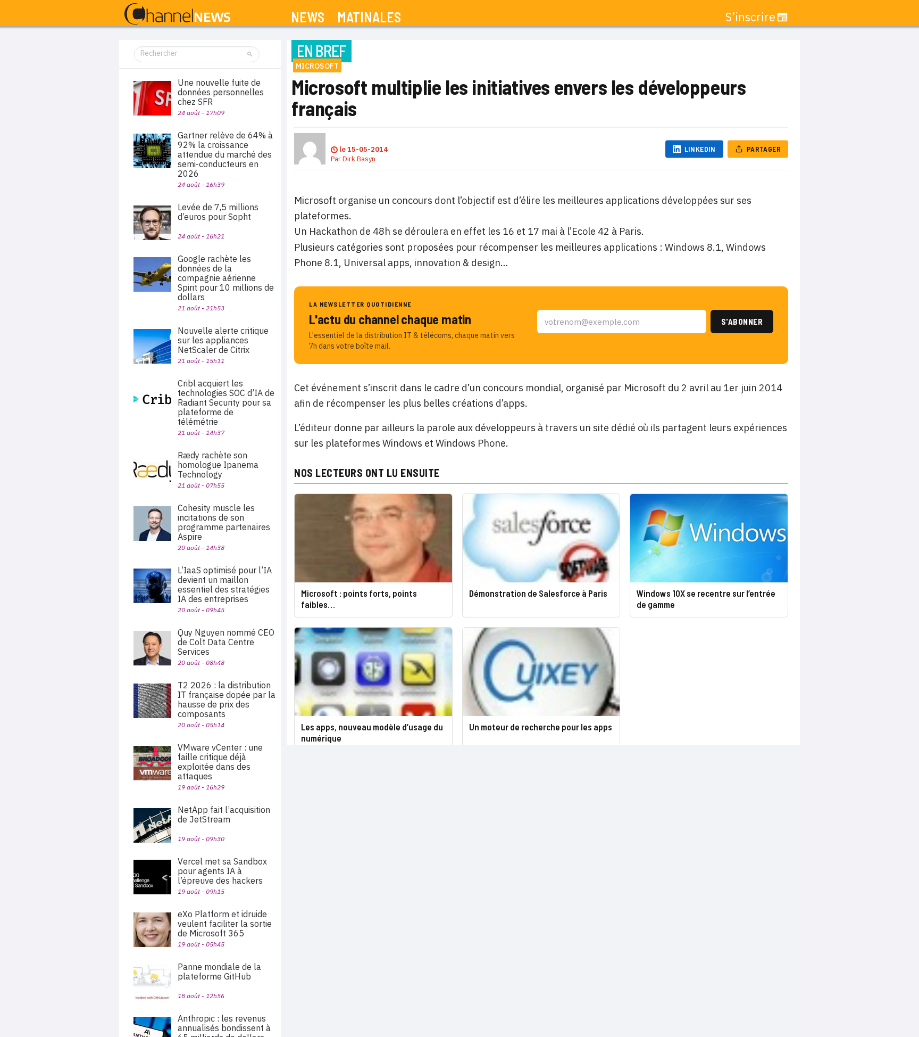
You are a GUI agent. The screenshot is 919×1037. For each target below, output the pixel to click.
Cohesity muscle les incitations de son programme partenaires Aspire (224, 522)
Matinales (369, 17)
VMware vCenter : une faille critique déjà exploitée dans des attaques (220, 761)
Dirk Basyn (358, 158)
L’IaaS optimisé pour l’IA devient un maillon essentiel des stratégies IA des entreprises (225, 584)
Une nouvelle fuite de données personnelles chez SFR (221, 92)
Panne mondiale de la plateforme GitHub (219, 971)
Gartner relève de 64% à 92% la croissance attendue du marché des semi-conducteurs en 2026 (225, 154)
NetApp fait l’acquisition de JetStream (224, 814)
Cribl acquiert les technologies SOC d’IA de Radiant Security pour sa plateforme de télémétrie (226, 402)
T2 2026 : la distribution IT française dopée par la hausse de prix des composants (226, 699)
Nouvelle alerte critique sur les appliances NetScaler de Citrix (223, 340)
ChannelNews (177, 14)
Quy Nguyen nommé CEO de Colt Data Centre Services (226, 642)
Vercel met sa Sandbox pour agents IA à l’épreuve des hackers (222, 871)
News (307, 17)
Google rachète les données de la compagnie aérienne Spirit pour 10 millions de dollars (226, 277)
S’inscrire (750, 17)
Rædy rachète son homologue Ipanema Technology (218, 465)
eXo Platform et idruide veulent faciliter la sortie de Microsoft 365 (225, 924)
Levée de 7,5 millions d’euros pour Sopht (218, 212)
